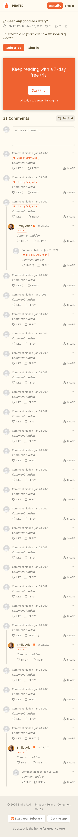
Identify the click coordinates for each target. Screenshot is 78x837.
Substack (19, 828)
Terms (51, 804)
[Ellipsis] (73, 153)
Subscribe (55, 5)
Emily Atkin (16, 26)
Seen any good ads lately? (27, 21)
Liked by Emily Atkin (27, 157)
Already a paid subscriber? (39, 100)
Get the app (59, 818)
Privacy (39, 804)
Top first (68, 118)
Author (22, 230)
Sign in (69, 5)
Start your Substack (28, 818)
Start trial (39, 90)
